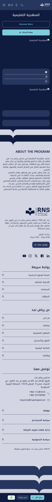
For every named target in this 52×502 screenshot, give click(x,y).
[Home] (45, 5)
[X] (36, 256)
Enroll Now (28, 32)
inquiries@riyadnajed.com (32, 400)
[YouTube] (24, 256)
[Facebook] (42, 256)
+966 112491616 (37, 392)
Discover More (26, 24)
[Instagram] (30, 255)
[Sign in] (16, 5)
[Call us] (22, 5)
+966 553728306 (37, 395)
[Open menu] (4, 5)
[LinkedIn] (48, 256)
